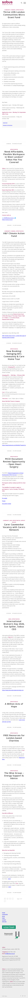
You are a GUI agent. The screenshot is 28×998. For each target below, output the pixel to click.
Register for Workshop (7, 125)
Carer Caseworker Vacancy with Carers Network (14, 527)
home (3, 912)
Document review (6, 503)
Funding (13, 9)
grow (3, 916)
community (5, 914)
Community (7, 9)
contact (4, 920)
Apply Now (5, 122)
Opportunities (20, 9)
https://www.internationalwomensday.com (13, 690)
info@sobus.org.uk (10, 953)
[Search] (21, 2)
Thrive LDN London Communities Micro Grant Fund (14, 15)
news (3, 918)
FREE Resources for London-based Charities (14, 738)
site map (4, 921)
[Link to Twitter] (23, 996)
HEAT (9, 879)
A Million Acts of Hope (14, 705)
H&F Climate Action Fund (14, 234)
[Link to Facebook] (21, 996)
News (9, 619)
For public (4, 498)
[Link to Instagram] (25, 996)
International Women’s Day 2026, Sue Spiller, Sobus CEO (14, 625)
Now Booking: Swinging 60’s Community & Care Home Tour (14, 355)
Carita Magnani (17, 225)
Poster (4, 501)
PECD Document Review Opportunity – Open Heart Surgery (14, 463)
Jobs (11, 520)
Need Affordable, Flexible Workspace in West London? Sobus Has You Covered (14, 157)
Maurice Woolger (18, 143)
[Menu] (24, 2)
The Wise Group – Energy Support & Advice (14, 776)
